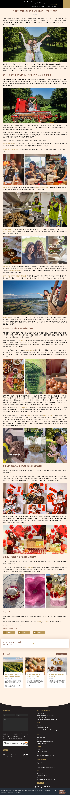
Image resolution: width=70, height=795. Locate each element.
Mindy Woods (7, 231)
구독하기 (32, 643)
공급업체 (38, 6)
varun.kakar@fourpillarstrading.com (49, 730)
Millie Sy (31, 396)
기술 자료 (42, 6)
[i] (51, 125)
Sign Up (40, 783)
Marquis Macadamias (42, 187)
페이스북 (39, 622)
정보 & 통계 (54, 6)
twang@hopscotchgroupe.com (46, 779)
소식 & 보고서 (48, 6)
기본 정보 (28, 6)
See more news (61, 654)
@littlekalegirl (29, 567)
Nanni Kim (23, 340)
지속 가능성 (34, 6)
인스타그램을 (45, 622)
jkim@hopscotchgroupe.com (46, 767)
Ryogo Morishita (29, 350)
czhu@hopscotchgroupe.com (45, 755)
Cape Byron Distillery (15, 270)
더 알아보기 (62, 792)
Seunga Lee (24, 407)
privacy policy (19, 738)
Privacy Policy (10, 756)
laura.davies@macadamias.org (47, 719)
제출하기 (5, 750)
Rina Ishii (30, 415)
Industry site (53, 4)
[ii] (63, 125)
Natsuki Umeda (48, 415)
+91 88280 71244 (43, 728)
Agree (62, 790)
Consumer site (53, 1)
